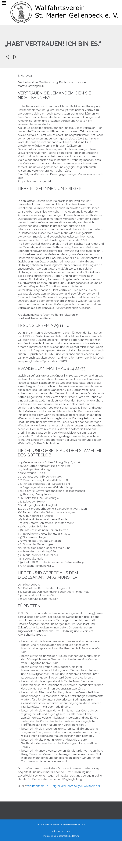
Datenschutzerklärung (68, 836)
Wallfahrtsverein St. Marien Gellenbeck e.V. (65, 824)
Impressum (48, 836)
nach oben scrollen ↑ (61, 831)
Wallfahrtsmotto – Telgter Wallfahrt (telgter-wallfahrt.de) (63, 786)
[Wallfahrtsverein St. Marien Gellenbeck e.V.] (64, 12)
